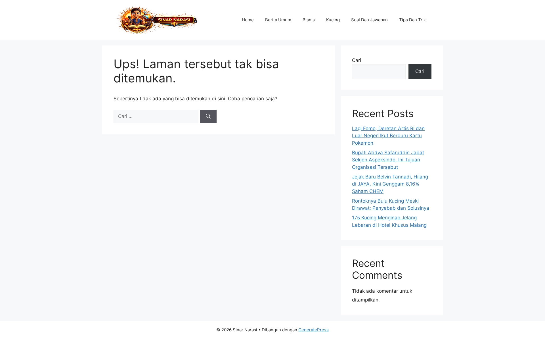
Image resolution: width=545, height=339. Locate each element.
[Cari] (208, 116)
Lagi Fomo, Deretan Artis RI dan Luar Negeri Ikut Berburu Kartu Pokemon (388, 136)
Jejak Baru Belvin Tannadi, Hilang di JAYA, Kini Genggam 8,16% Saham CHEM (390, 184)
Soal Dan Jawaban (369, 19)
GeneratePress (313, 329)
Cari (356, 60)
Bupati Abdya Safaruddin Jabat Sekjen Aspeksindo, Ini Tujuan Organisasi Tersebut (388, 160)
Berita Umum (278, 19)
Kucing (333, 19)
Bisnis (309, 19)
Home (248, 19)
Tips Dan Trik (412, 19)
